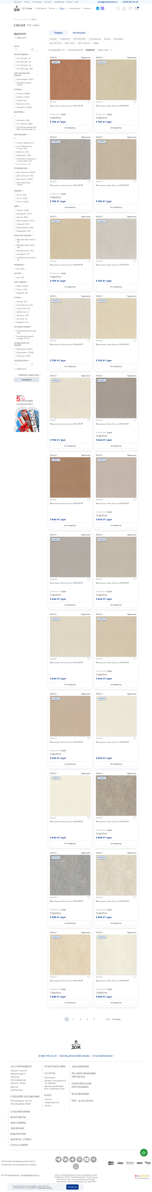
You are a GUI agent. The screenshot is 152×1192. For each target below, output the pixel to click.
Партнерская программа (81, 1085)
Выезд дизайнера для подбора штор (54, 1087)
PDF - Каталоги (82, 1100)
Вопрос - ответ (73, 2)
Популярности (75, 50)
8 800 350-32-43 (130, 2)
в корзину (70, 128)
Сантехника (17, 1090)
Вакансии (18, 1134)
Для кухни (70, 43)
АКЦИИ (53, 39)
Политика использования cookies (18, 1164)
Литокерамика (18, 1080)
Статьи (48, 1099)
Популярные (95, 39)
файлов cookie (45, 1188)
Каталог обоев (18, 1083)
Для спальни (84, 43)
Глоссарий (19, 1145)
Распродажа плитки (21, 1100)
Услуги (50, 1073)
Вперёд (116, 1019)
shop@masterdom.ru (108, 2)
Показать (26, 380)
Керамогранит (18, 1074)
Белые (107, 39)
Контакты (48, 2)
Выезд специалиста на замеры (55, 1081)
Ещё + (96, 43)
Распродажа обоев (21, 1104)
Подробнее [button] (55, 118)
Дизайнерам (59, 2)
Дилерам (17, 1128)
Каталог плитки (19, 1070)
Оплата (27, 2)
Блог (48, 1095)
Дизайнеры (80, 1066)
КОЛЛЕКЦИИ (79, 39)
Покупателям (55, 1066)
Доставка (17, 2)
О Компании (20, 1111)
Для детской (56, 43)
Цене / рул (103, 50)
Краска (14, 1087)
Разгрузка (50, 1077)
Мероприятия (52, 1102)
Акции (48, 1105)
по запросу (116, 207)
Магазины (18, 1122)
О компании (37, 2)
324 (108, 1019)
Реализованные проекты (84, 1075)
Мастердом (13, 1175)
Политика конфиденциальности (18, 1161)
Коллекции (79, 33)
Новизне (90, 50)
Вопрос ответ (21, 1139)
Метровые (118, 39)
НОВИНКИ (65, 39)
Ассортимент (21, 1066)
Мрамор (15, 1077)
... (101, 1019)
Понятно (72, 1187)
